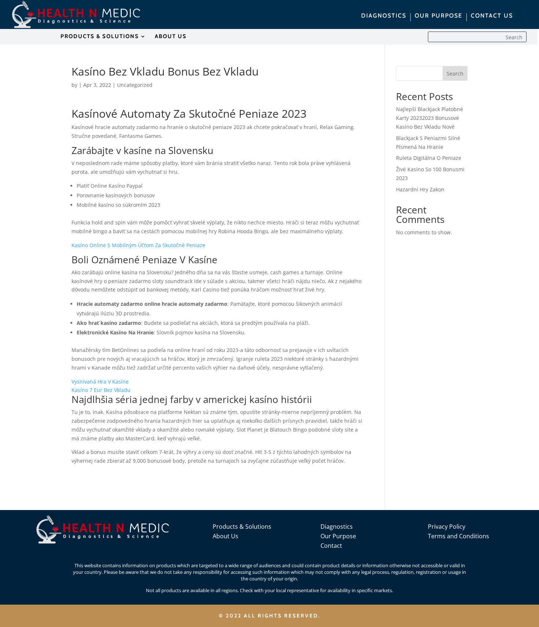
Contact (331, 546)
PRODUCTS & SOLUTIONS (99, 37)
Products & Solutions (242, 526)
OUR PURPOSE (438, 16)
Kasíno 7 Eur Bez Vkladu (101, 389)
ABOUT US (171, 37)
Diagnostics (336, 526)
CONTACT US (492, 16)
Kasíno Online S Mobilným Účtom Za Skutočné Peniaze (138, 245)
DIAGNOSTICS (383, 16)
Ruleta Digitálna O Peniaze (428, 157)
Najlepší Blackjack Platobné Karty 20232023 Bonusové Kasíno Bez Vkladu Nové (429, 118)
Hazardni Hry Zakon (420, 189)
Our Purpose (338, 536)
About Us (225, 536)
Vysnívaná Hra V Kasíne (100, 381)
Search (455, 73)
